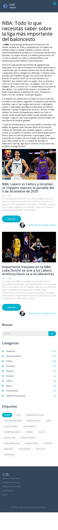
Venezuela (8, 449)
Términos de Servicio (11, 482)
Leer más (11, 219)
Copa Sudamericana (12, 421)
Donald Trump (31, 443)
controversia (29, 426)
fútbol (7, 415)
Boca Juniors (24, 449)
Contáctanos (7, 490)
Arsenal (29, 432)
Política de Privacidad (11, 486)
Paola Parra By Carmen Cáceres (42, 225)
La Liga (42, 432)
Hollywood (9, 455)
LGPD (4, 494)
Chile (18, 415)
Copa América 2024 (11, 443)
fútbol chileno (10, 426)
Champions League (12, 432)
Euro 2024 (48, 443)
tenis (48, 421)
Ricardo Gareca (28, 438)
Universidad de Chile (35, 415)
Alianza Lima (9, 438)
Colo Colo (40, 449)
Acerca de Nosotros (11, 478)
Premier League (33, 421)
